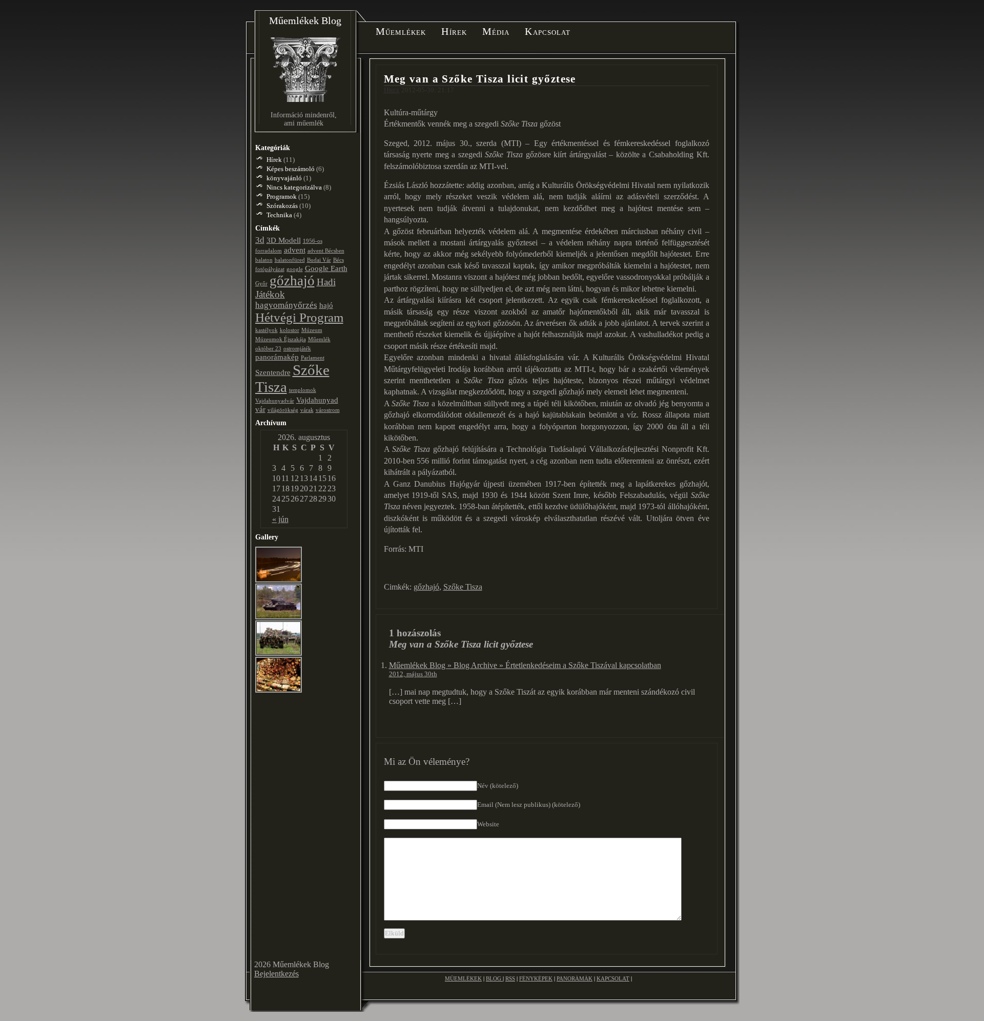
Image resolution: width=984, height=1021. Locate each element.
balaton (264, 260)
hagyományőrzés (286, 305)
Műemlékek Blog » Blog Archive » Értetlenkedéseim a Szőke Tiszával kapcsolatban (525, 665)
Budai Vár (319, 260)
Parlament (312, 358)
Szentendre (273, 372)
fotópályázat (269, 269)
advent (294, 250)
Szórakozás (282, 206)
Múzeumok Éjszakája (280, 339)
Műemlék (319, 339)
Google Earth (326, 268)
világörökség (283, 410)
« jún (280, 519)
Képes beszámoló (290, 169)
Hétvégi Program (299, 317)
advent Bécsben (326, 251)
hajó (326, 305)
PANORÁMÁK (574, 978)
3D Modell (283, 240)
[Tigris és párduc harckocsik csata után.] (279, 654)
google (294, 269)
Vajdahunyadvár (274, 401)
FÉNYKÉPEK (535, 978)
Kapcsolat (547, 32)
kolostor (289, 330)
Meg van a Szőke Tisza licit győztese (480, 79)
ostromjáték (297, 348)
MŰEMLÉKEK (463, 978)
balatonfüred (290, 260)
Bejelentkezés (276, 973)
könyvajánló (284, 178)
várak (307, 410)
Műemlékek (401, 32)
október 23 (268, 348)
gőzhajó (426, 586)
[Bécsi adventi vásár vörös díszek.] (279, 690)
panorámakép (277, 357)
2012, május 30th (413, 674)
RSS (510, 978)
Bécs (338, 260)
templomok (302, 390)
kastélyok (266, 330)
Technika (279, 215)
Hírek (454, 32)
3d (259, 240)
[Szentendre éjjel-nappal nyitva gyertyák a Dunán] (279, 580)
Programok (281, 196)
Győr (261, 283)
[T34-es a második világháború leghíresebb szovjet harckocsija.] (279, 617)
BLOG (494, 978)
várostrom (328, 410)
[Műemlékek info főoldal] (305, 110)
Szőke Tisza (462, 586)
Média (496, 32)
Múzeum (311, 330)
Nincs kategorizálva (294, 187)
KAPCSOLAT (613, 978)
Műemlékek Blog (305, 20)
